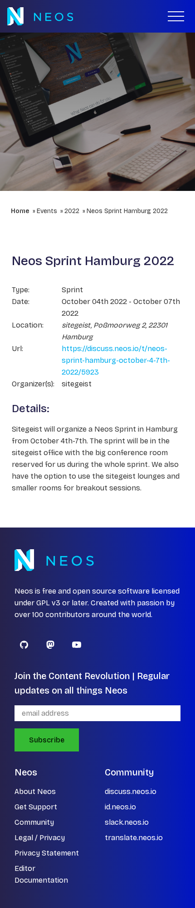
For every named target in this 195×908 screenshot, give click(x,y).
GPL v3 (48, 603)
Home (20, 211)
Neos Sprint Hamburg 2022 (127, 211)
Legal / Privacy (40, 837)
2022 (71, 211)
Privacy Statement (47, 853)
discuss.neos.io (130, 791)
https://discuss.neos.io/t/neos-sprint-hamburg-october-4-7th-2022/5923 (116, 360)
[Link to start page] (40, 16)
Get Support (36, 807)
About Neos (35, 791)
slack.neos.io (127, 822)
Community (34, 822)
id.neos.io (120, 807)
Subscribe (46, 740)
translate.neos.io (134, 837)
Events (47, 211)
